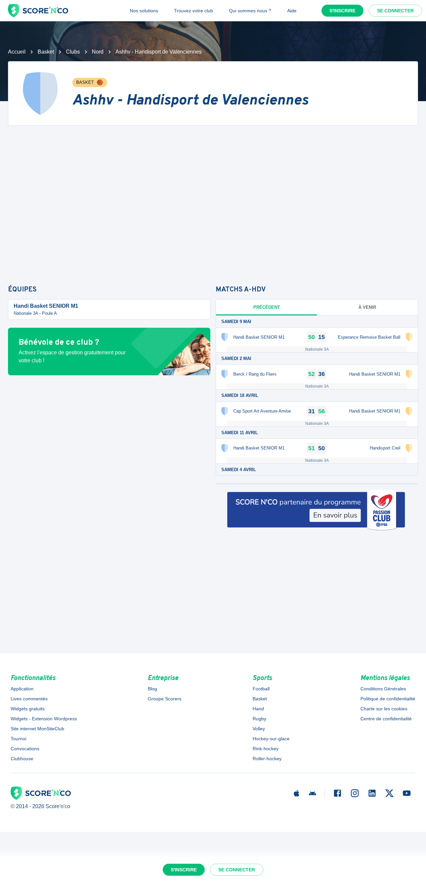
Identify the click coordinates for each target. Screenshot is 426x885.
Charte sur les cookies (383, 708)
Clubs (73, 52)
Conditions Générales (383, 688)
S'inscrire (342, 10)
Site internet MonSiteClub (37, 728)
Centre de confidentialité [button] (386, 718)
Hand (258, 708)
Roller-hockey (267, 758)
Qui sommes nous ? (250, 10)
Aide (292, 10)
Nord (98, 52)
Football (261, 688)
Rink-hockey (266, 748)
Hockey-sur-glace (271, 738)
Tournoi (18, 738)
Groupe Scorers (164, 698)
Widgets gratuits (28, 708)
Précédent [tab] (266, 307)
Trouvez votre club (193, 10)
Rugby (259, 718)
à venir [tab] (367, 307)
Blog (152, 688)
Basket (46, 52)
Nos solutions (144, 10)
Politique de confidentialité (387, 698)
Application (22, 688)
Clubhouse (22, 758)
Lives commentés (29, 698)
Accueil (17, 52)
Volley (259, 728)
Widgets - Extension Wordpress (44, 718)
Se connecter (395, 10)
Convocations (25, 748)
